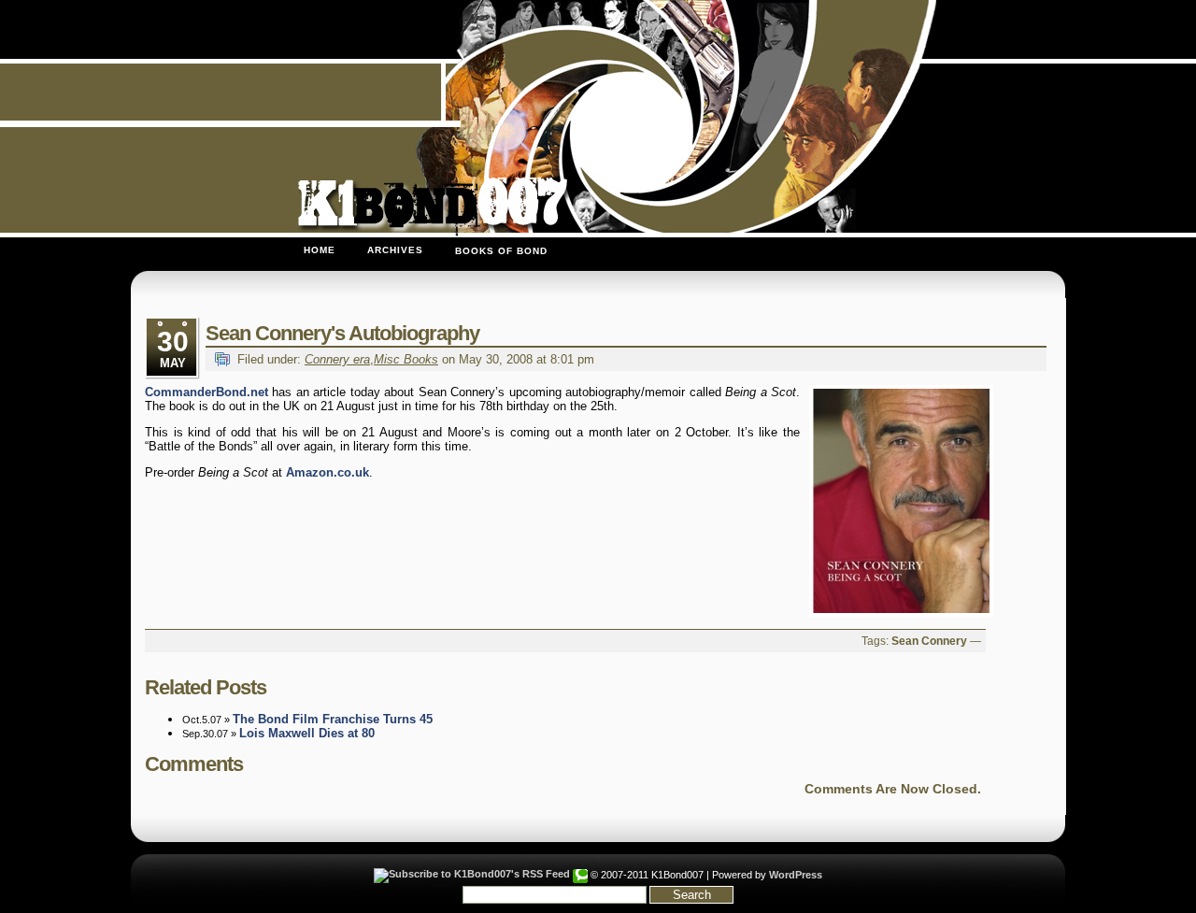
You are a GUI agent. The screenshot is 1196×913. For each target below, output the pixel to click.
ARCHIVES (395, 250)
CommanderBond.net (206, 392)
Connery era (337, 359)
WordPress (795, 874)
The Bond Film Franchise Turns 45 (333, 719)
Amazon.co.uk (327, 472)
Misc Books (406, 359)
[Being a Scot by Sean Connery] (897, 501)
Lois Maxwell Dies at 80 (307, 733)
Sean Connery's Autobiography (342, 333)
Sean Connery (929, 641)
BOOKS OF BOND (501, 251)
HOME (319, 250)
